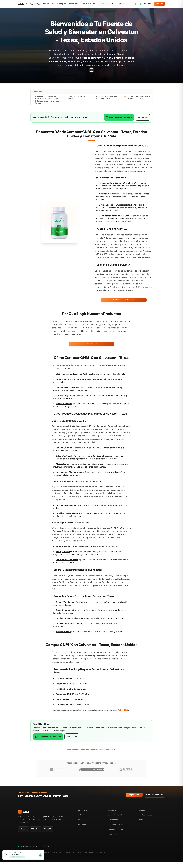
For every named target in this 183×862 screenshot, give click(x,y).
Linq (80, 820)
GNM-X (81, 815)
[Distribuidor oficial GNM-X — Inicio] (29, 3)
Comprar (45, 4)
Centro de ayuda (88, 4)
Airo (79, 830)
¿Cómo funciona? (115, 815)
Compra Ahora (91, 344)
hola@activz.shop (145, 815)
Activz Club (88, 374)
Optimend (82, 825)
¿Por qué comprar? (115, 830)
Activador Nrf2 (113, 820)
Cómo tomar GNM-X (116, 825)
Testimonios (113, 834)
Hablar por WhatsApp (154, 795)
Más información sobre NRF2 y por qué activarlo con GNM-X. (91, 750)
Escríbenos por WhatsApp (120, 117)
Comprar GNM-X (134, 795)
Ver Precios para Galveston (123, 300)
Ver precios (143, 117)
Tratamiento (73, 4)
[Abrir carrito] (134, 4)
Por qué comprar (59, 4)
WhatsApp (142, 820)
